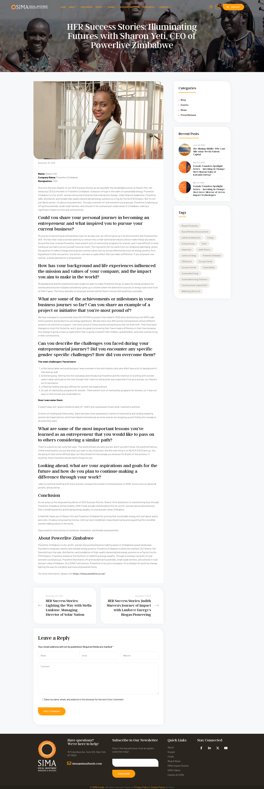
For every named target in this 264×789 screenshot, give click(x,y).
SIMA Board (187, 261)
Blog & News (174, 761)
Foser (204, 243)
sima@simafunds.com (87, 763)
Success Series (205, 261)
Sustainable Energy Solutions (194, 279)
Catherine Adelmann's (191, 237)
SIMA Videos (174, 770)
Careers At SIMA (176, 774)
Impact (99, 7)
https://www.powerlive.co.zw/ (89, 573)
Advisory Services (129, 7)
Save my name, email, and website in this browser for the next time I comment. (84, 699)
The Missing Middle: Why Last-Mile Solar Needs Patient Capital (209, 151)
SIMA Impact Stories (178, 765)
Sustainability (209, 267)
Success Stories (189, 267)
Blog (183, 99)
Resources (148, 7)
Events (184, 104)
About (72, 7)
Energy (210, 237)
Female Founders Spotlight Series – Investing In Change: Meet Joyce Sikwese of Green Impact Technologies (209, 190)
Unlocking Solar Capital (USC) (194, 285)
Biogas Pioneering (190, 226)
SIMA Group (86, 7)
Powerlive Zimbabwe (212, 255)
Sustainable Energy (190, 273)
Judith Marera (204, 249)
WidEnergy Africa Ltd (191, 291)
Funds (111, 7)
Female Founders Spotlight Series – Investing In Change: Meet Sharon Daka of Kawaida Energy (209, 170)
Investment (186, 249)
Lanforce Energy (189, 255)
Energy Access (188, 243)
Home (63, 7)
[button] (233, 7)
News (184, 109)
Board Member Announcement (195, 231)
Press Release (188, 114)
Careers (163, 7)
